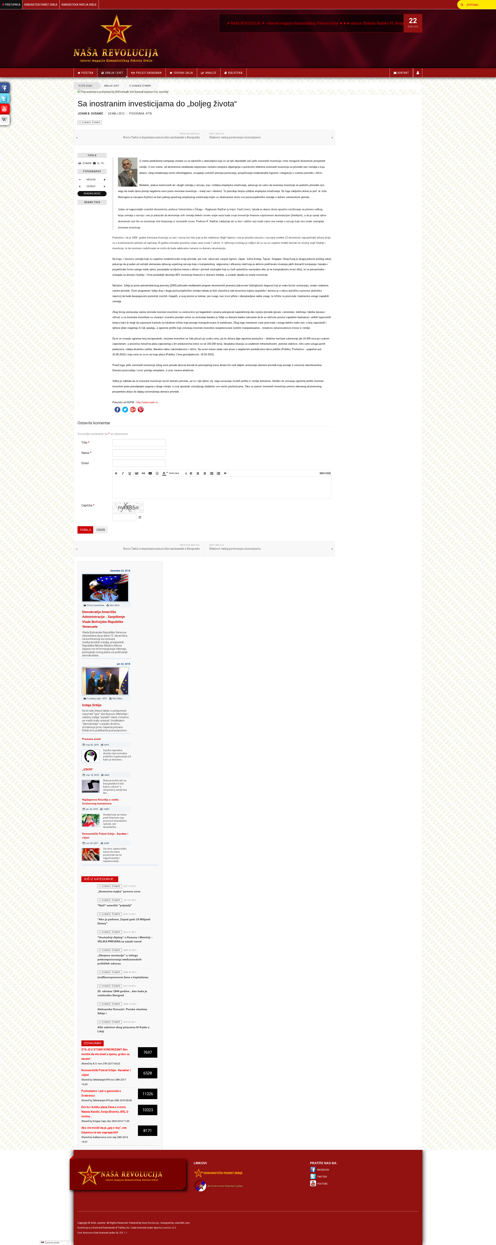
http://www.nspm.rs (147, 402)
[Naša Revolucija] (116, 38)
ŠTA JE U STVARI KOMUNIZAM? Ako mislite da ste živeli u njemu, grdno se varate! (105, 1054)
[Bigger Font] (104, 179)
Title (85, 442)
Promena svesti (91, 739)
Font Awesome (86, 1232)
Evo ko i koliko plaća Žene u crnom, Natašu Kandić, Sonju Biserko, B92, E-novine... (105, 1112)
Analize (210, 72)
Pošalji (85, 529)
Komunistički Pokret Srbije (41, 4)
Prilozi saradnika (149, 72)
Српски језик (51, 1242)
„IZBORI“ (87, 769)
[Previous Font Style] (80, 186)
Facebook (323, 1169)
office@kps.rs (345, 23)
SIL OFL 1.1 (121, 1232)
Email (85, 463)
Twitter (322, 1176)
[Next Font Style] (104, 186)
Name (86, 453)
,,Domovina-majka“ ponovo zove (118, 891)
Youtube (322, 1183)
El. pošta (102, 163)
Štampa (87, 163)
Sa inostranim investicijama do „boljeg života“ (157, 103)
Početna (87, 72)
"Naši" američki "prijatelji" (114, 905)
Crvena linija (183, 72)
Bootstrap (83, 1227)
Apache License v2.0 (165, 1227)
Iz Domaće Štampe (140, 85)
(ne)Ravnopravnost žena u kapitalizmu (122, 977)
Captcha (87, 505)
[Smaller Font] (80, 179)
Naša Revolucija (150, 1223)
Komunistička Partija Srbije (79, 4)
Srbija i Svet (114, 72)
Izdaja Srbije (91, 705)
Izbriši (100, 529)
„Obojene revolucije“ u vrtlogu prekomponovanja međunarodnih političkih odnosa (119, 959)
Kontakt (403, 72)
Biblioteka (235, 72)
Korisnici (417, 72)
